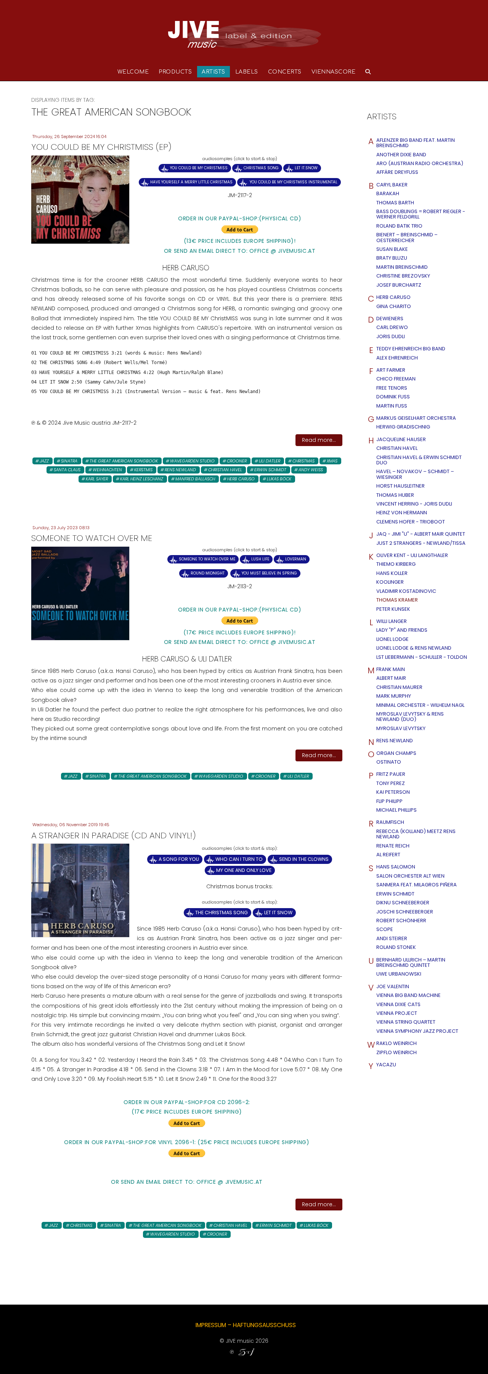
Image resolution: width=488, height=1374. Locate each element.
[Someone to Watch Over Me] (80, 593)
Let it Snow (278, 912)
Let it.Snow (306, 168)
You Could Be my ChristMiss (199, 168)
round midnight (208, 573)
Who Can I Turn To (239, 859)
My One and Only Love (243, 870)
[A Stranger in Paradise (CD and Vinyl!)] (80, 890)
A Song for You (179, 859)
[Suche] (368, 71)
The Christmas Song (221, 912)
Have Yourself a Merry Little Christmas (191, 182)
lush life (260, 559)
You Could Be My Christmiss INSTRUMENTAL (293, 182)
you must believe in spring (269, 573)
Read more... (319, 440)
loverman (295, 559)
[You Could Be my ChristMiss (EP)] (80, 199)
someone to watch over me (207, 559)
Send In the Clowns (304, 859)
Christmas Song (261, 168)
